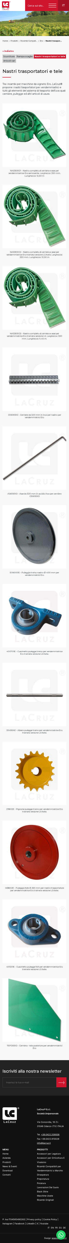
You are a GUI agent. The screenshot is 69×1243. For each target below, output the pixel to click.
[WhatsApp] (61, 1235)
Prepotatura (43, 1179)
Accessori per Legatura (49, 1153)
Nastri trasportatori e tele (54, 41)
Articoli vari (9, 61)
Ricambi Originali (45, 1200)
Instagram (8, 1223)
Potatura (41, 1183)
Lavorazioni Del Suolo (48, 1187)
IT (49, 1227)
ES (60, 1227)
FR (56, 1227)
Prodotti (14, 41)
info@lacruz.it (44, 1143)
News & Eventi (10, 1166)
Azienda (7, 1158)
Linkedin (30, 1223)
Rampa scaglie (25, 56)
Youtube (44, 1223)
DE (64, 1227)
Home (5, 41)
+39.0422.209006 (50, 1134)
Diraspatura (43, 1174)
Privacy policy (34, 1219)
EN (52, 1227)
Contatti (7, 1174)
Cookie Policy (50, 1219)
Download (8, 1170)
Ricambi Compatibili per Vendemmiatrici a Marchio (28, 41)
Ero (41, 41)
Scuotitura (9, 56)
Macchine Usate (45, 1195)
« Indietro (8, 51)
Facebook (19, 1223)
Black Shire (42, 1191)
